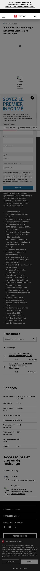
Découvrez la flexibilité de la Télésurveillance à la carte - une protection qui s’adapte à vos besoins (20, 4)
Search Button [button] (35, 16)
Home (20, 16)
